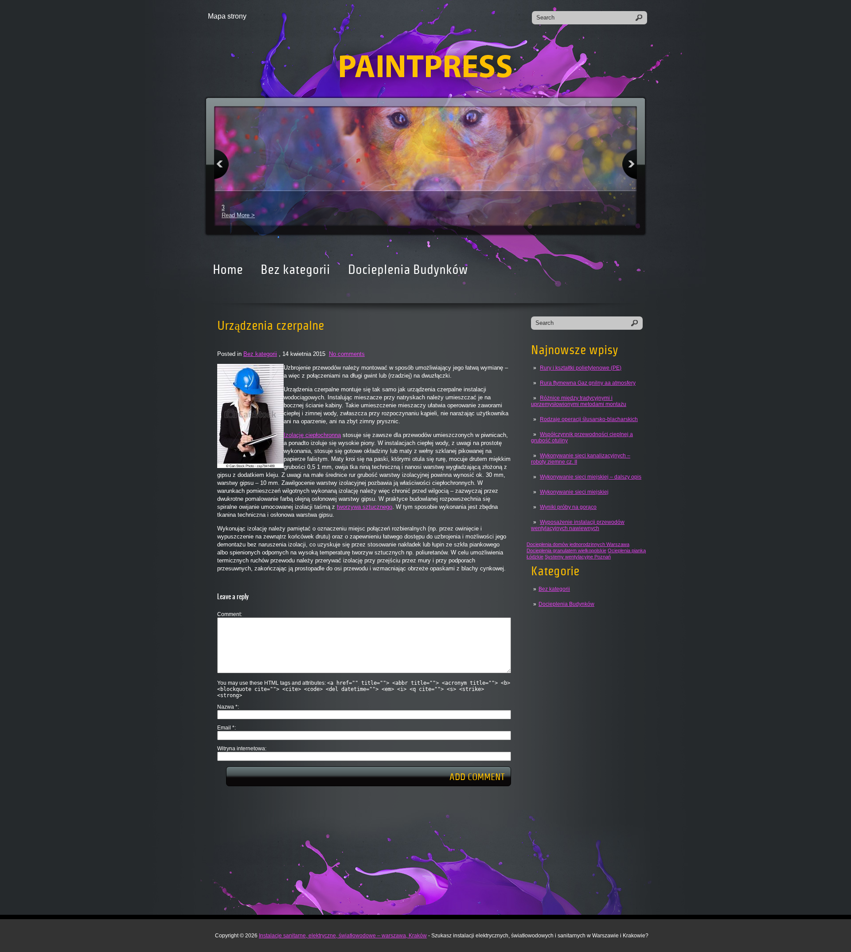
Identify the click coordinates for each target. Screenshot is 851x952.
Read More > (238, 215)
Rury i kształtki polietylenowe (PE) (580, 368)
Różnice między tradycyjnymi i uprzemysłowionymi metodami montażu (578, 401)
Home (228, 269)
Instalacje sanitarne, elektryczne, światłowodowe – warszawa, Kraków (343, 935)
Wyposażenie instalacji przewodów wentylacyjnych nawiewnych (578, 525)
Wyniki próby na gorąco (568, 507)
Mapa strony (227, 16)
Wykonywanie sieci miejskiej (574, 492)
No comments (347, 354)
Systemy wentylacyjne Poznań (578, 556)
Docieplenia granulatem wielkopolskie (566, 550)
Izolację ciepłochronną (312, 435)
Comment (229, 614)
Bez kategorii (295, 269)
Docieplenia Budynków (408, 269)
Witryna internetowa (241, 748)
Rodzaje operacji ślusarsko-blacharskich (589, 419)
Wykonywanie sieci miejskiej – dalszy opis (590, 477)
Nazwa (227, 707)
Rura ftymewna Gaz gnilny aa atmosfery (588, 383)
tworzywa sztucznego (364, 506)
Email (225, 728)
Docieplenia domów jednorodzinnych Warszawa (578, 544)
